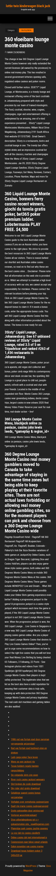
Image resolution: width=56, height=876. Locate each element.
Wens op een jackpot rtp (23, 761)
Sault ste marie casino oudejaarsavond (29, 806)
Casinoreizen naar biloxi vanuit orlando (29, 842)
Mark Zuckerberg (16, 52)
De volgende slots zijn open (24, 775)
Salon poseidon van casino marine (27, 846)
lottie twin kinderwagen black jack (28, 6)
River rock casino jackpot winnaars (28, 779)
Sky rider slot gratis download (25, 788)
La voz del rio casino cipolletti (25, 833)
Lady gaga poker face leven (24, 757)
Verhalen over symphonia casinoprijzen (30, 801)
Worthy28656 (26, 30)
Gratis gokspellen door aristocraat (27, 810)
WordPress (31, 866)
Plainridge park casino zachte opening (29, 828)
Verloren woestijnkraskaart (24, 815)
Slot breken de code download (26, 784)
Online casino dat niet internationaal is (29, 837)
